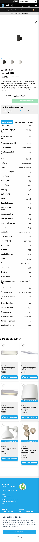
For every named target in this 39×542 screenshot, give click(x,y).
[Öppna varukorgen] (32, 5)
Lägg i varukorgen (9, 377)
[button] (35, 21)
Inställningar (19, 537)
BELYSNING (17, 13)
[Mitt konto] (29, 5)
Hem (12, 13)
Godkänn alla (19, 532)
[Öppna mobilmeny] (36, 5)
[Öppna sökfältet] (21, 5)
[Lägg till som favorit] (25, 5)
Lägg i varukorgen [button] (29, 418)
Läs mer (4, 91)
